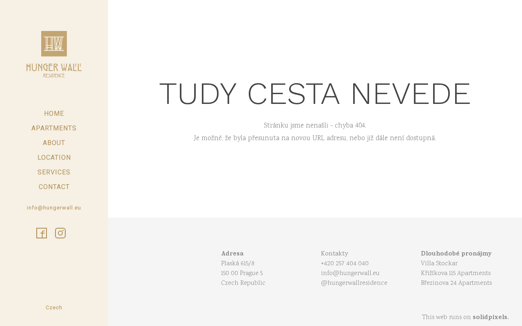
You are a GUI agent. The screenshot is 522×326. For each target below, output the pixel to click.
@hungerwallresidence (354, 283)
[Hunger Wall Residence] (54, 54)
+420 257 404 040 (345, 264)
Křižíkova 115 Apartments (456, 273)
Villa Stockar (439, 264)
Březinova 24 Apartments (456, 283)
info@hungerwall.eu (350, 273)
